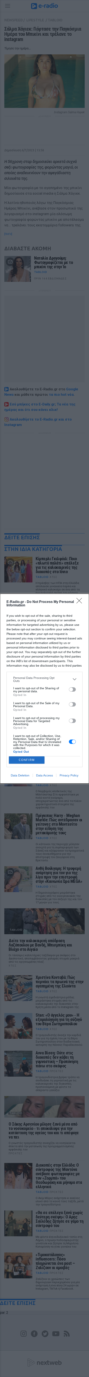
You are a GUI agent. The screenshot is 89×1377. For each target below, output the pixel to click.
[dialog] (44, 689)
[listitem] (44, 679)
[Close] (80, 602)
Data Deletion (20, 775)
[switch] (72, 689)
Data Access (44, 775)
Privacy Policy (69, 775)
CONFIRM (27, 760)
